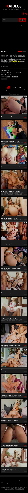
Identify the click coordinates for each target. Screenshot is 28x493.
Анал (8, 76)
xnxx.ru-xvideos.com (9, 480)
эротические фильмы (6, 63)
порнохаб (3, 79)
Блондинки (15, 76)
